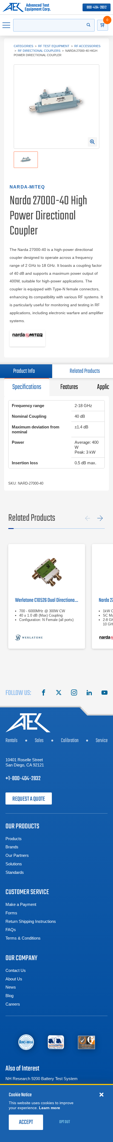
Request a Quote (28, 799)
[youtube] (104, 693)
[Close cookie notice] (101, 1094)
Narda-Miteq (27, 187)
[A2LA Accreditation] (56, 1042)
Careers (12, 1004)
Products (13, 838)
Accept (26, 1122)
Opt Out (64, 1122)
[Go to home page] (26, 7)
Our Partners (17, 855)
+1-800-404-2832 (23, 778)
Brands (11, 847)
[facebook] (44, 693)
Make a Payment (20, 904)
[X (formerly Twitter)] (59, 693)
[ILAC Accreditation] (26, 1042)
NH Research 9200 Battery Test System (41, 1078)
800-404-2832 (96, 7)
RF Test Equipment (53, 46)
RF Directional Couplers (39, 50)
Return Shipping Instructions (30, 921)
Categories (23, 46)
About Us (13, 979)
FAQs (10, 929)
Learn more (49, 1108)
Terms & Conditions (23, 938)
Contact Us (15, 970)
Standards (14, 872)
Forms (11, 913)
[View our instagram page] (74, 693)
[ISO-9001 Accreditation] (86, 1042)
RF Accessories (87, 46)
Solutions (13, 863)
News (10, 987)
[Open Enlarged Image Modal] (92, 142)
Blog (9, 995)
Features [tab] (69, 387)
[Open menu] (6, 25)
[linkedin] (89, 693)
